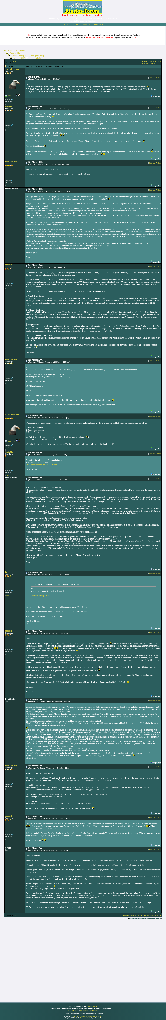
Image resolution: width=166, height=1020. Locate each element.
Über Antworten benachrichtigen (151, 62)
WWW (7, 475)
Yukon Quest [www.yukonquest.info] (27, 55)
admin (38, 58)
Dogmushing (15, 53)
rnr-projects (92, 1006)
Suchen (78, 24)
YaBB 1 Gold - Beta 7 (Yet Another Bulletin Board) (87, 1016)
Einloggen (87, 24)
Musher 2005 (19, 58)
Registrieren (98, 24)
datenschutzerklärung (89, 1010)
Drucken (157, 63)
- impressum (73, 1010)
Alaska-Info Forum (16, 51)
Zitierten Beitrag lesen (40, 596)
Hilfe (72, 24)
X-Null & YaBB (84, 1018)
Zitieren (152, 78)
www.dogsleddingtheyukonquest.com (41, 465)
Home (65, 24)
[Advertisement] (83, 960)
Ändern (158, 78)
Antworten (144, 61)
